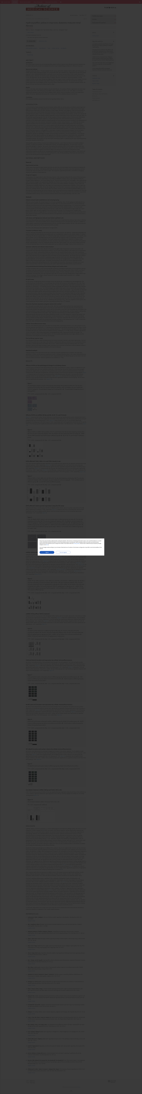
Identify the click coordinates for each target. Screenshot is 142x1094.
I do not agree (63, 552)
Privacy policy (77, 543)
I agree (47, 552)
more (47, 544)
